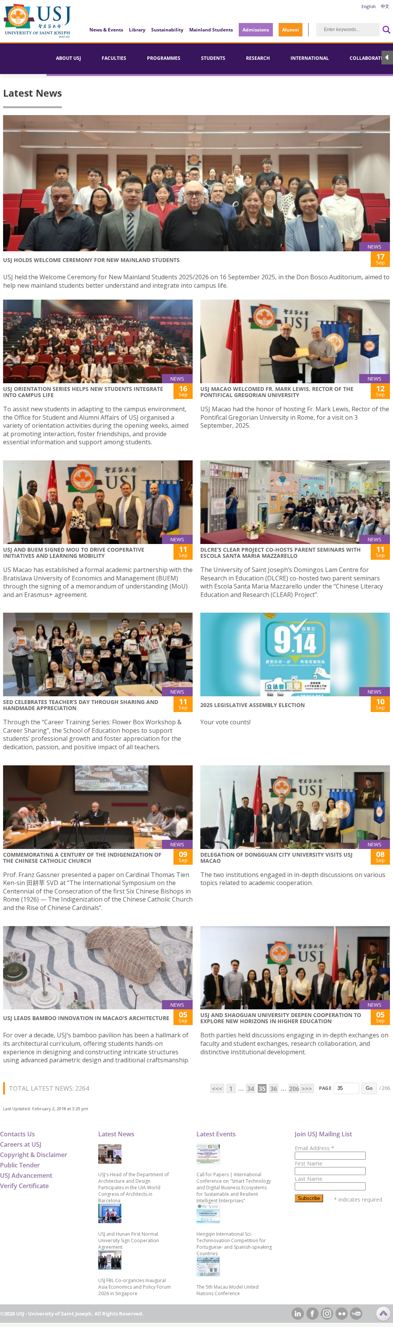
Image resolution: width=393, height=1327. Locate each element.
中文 (385, 6)
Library (137, 29)
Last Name (308, 1178)
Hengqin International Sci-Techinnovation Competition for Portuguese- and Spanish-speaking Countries (234, 1244)
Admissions (256, 29)
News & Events (106, 29)
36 (273, 1089)
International (310, 58)
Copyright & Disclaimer (33, 1155)
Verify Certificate (24, 1186)
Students (213, 58)
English (369, 6)
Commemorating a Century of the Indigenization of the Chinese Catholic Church (82, 857)
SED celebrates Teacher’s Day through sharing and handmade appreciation (80, 705)
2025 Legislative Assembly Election (252, 705)
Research (258, 58)
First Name (308, 1163)
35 (262, 1089)
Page (325, 1088)
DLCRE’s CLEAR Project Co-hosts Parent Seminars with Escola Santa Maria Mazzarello (280, 552)
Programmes (163, 58)
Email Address (314, 1148)
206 (293, 1089)
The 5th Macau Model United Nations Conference (227, 1290)
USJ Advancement (26, 1175)
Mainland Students (211, 29)
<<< (217, 1089)
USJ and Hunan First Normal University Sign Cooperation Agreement (128, 1240)
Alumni (290, 29)
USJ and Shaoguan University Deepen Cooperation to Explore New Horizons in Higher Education (280, 1018)
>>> (307, 1089)
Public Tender (20, 1165)
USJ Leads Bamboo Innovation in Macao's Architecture (86, 1018)
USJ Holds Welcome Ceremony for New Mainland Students (91, 260)
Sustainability (167, 29)
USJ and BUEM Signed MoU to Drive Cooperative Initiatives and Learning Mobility (73, 552)
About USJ (68, 58)
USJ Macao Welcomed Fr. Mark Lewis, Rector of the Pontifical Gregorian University (276, 392)
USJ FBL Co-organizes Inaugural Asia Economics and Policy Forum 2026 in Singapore (134, 1287)
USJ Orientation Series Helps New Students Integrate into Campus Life (83, 392)
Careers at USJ (20, 1144)
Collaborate (366, 58)
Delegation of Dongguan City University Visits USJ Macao (276, 857)
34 (250, 1089)
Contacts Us (17, 1134)
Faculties (114, 58)
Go (369, 1088)
